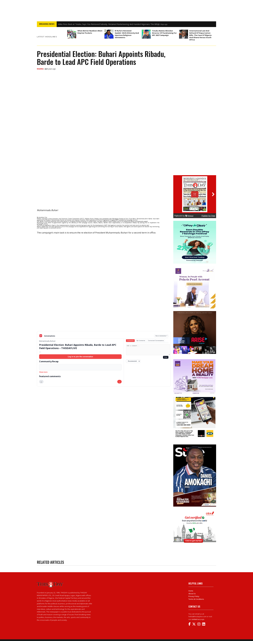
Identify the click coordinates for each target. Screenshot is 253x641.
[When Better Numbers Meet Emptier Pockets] (71, 34)
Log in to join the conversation (80, 357)
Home (190, 591)
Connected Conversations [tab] (156, 340)
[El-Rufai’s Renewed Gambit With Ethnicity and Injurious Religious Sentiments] (108, 34)
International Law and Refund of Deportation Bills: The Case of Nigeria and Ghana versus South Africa (200, 35)
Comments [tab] (130, 340)
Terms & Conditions (196, 599)
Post (165, 357)
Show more (43, 372)
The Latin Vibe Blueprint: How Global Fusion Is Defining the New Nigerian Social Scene (97, 24)
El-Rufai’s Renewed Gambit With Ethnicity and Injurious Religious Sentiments (127, 34)
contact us (196, 619)
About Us (192, 593)
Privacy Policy (193, 596)
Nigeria (40, 69)
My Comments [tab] (141, 340)
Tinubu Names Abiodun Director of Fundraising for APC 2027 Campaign (164, 33)
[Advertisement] (104, 310)
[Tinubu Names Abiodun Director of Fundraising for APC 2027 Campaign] (146, 34)
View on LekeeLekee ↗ (161, 336)
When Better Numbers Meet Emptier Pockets (89, 32)
